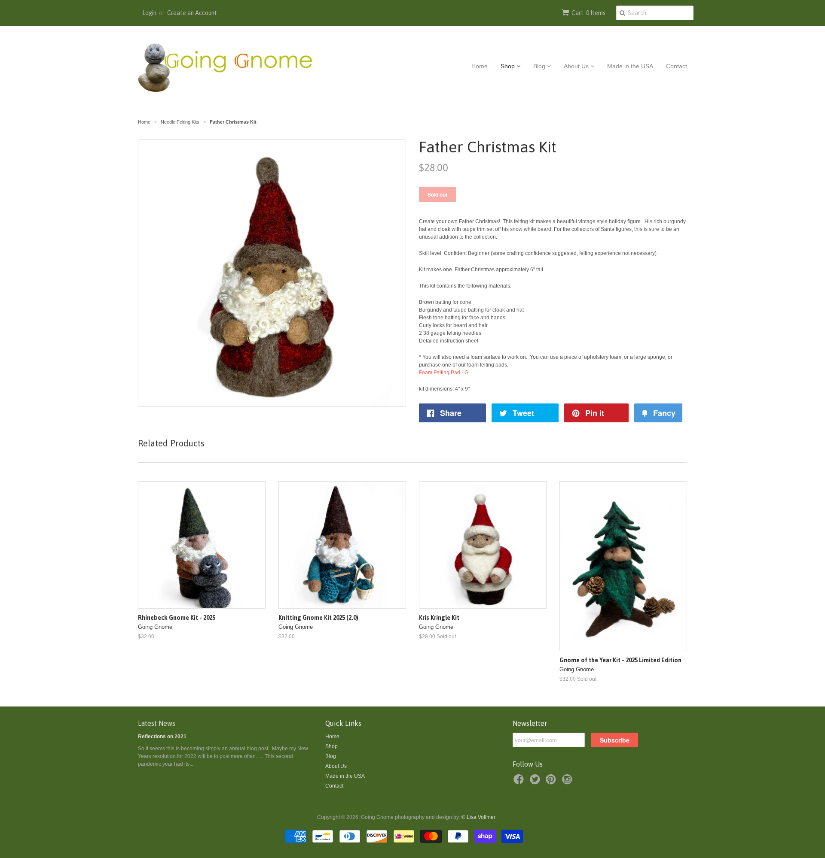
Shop (508, 66)
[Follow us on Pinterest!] (552, 782)
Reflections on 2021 (162, 737)
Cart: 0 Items (588, 12)
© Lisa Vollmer (478, 817)
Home (479, 66)
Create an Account (192, 12)
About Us (577, 66)
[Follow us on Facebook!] (519, 782)
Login (149, 12)
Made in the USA (630, 66)
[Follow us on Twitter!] (536, 782)
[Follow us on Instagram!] (568, 782)
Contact (676, 66)
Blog (540, 66)
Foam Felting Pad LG (443, 373)
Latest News (156, 723)
